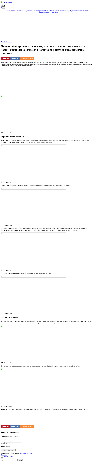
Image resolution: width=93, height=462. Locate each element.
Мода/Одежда (73, 11)
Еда (68, 11)
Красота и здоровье (60, 11)
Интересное (54, 12)
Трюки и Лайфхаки (44, 12)
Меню (3, 5)
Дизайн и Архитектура (33, 11)
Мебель (47, 11)
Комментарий (5, 436)
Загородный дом (21, 11)
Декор (43, 11)
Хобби (52, 11)
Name (2, 440)
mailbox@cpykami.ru (7, 456)
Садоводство (11, 11)
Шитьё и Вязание (83, 11)
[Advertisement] (46, 27)
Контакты (4, 455)
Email (2, 443)
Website (3, 446)
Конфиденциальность (26, 453)
